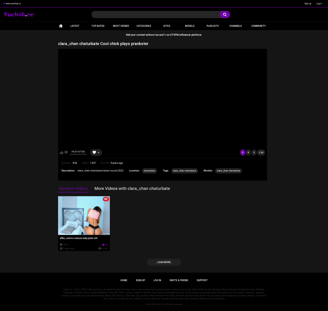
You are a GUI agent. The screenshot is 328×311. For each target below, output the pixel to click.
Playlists (213, 26)
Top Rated (97, 26)
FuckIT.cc (160, 304)
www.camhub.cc (13, 3)
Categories (143, 26)
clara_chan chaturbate (184, 171)
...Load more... (164, 262)
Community (258, 26)
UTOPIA (174, 34)
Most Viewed (121, 26)
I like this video (61, 152)
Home (61, 26)
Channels (235, 26)
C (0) (261, 152)
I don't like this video (66, 152)
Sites (166, 26)
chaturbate (149, 171)
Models (189, 26)
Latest (75, 26)
